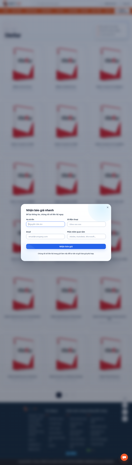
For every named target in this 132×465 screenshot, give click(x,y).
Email (28, 232)
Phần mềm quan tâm (76, 232)
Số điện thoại (72, 219)
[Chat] (124, 457)
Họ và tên (30, 219)
